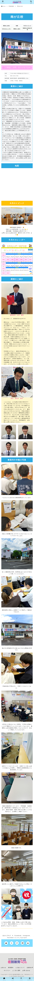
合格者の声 (30, 967)
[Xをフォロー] (11, 943)
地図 (17, 25)
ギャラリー (7, 970)
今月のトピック (27, 25)
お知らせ (3, 967)
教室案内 (10, 967)
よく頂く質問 (16, 970)
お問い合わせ (26, 970)
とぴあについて (20, 967)
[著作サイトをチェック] (6, 943)
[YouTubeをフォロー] (28, 943)
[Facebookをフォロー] (17, 943)
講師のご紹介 (17, 28)
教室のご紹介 (6, 25)
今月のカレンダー (6, 28)
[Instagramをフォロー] (22, 943)
